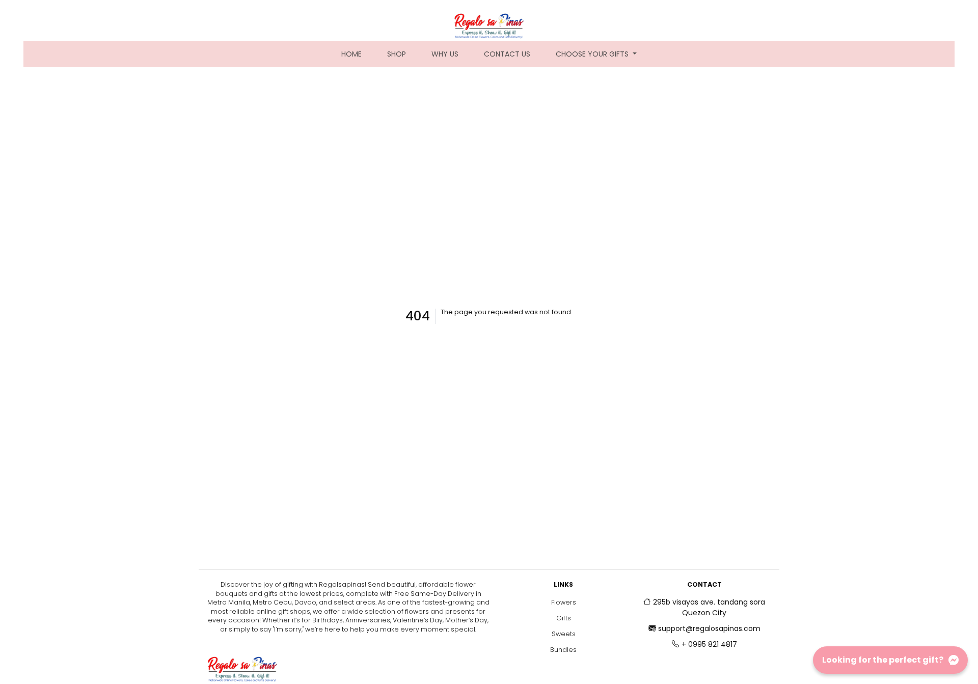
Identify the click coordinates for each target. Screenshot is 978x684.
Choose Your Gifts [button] (593, 54)
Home (357, 53)
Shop (396, 54)
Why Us (444, 54)
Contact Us (507, 54)
